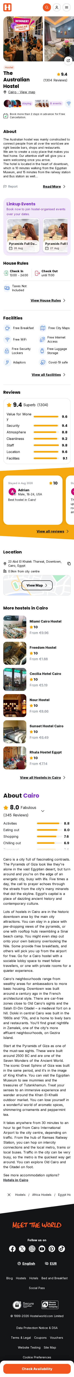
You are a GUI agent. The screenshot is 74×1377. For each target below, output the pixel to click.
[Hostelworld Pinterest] (52, 1248)
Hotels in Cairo (15, 1180)
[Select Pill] (47, 7)
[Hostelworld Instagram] (32, 1248)
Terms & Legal (21, 1337)
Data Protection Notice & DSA (37, 1328)
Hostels (21, 1278)
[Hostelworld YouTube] (42, 1248)
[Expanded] (9, 1195)
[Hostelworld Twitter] (22, 1248)
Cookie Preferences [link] (37, 1357)
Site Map (50, 1347)
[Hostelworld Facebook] (12, 1248)
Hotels (33, 1278)
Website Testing (29, 1347)
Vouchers (56, 1337)
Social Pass (37, 1288)
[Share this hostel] (68, 60)
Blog (9, 1278)
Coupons (40, 1337)
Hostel (9, 67)
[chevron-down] (43, 811)
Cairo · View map (21, 92)
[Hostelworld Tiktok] (61, 1248)
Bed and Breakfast (55, 1278)
